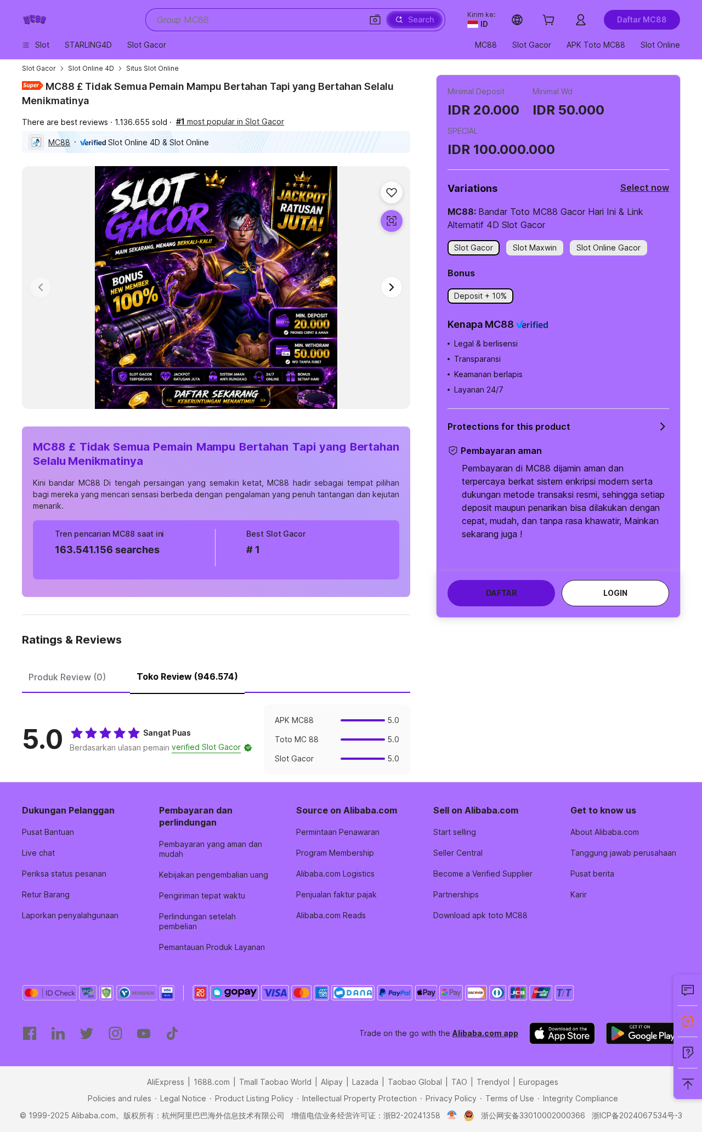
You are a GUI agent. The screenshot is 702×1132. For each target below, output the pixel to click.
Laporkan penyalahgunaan (70, 915)
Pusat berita (592, 873)
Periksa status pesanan (64, 873)
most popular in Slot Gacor (230, 121)
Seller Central (458, 852)
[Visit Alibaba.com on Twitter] (86, 1033)
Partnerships (456, 894)
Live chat (38, 852)
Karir (578, 894)
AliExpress (165, 1082)
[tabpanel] (216, 739)
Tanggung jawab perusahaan (623, 852)
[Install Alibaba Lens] (688, 1021)
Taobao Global (415, 1082)
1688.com (212, 1082)
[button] (375, 20)
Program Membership (335, 852)
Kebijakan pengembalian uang (213, 874)
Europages (538, 1082)
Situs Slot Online (152, 68)
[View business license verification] (452, 1115)
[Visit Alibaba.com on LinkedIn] (58, 1033)
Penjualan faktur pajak (336, 894)
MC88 (59, 142)
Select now (644, 187)
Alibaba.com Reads (331, 915)
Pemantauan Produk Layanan (212, 947)
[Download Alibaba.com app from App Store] (562, 1033)
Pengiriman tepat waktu (202, 895)
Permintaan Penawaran (338, 832)
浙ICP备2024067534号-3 (637, 1115)
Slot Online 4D (91, 68)
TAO (459, 1082)
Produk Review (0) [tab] (67, 677)
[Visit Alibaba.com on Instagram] (115, 1033)
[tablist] (216, 675)
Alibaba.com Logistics (335, 873)
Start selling (454, 832)
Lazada (365, 1082)
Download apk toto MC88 (480, 915)
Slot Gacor (39, 68)
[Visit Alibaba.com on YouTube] (143, 1033)
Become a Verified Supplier (483, 873)
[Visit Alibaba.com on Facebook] (29, 1033)
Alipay (332, 1082)
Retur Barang (46, 894)
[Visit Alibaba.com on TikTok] (172, 1033)
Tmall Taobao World (275, 1082)
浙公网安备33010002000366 (533, 1115)
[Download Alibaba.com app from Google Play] (643, 1033)
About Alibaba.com (604, 832)
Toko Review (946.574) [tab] (187, 676)
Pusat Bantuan (48, 832)
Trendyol (493, 1082)
